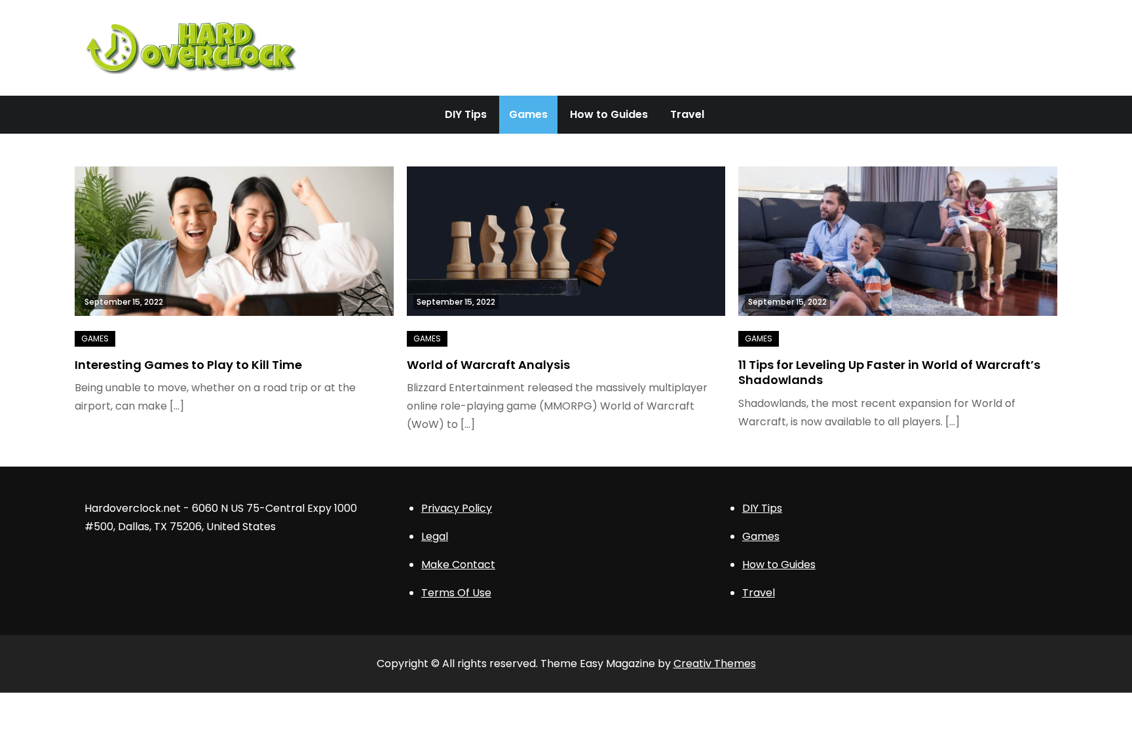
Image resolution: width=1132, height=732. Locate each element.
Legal (434, 536)
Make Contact (458, 564)
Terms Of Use (456, 592)
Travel (687, 114)
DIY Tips (466, 114)
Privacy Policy (456, 508)
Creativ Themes (714, 663)
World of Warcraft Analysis (488, 364)
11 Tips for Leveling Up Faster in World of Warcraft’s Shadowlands (889, 372)
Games (528, 114)
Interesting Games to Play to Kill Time (188, 364)
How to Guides (609, 114)
